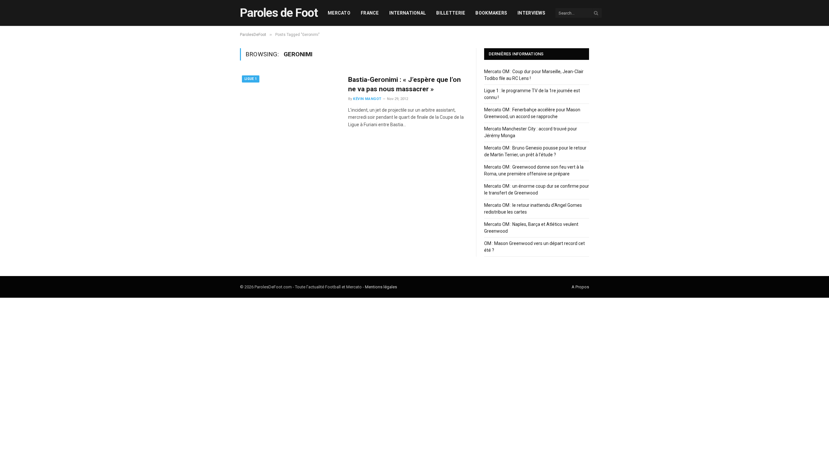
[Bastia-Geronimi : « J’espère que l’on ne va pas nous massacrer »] (290, 105)
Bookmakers (491, 13)
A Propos (580, 286)
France (370, 13)
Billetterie (450, 13)
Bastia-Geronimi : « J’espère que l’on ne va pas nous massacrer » (404, 84)
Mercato (339, 13)
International (407, 13)
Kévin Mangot (367, 99)
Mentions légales (381, 286)
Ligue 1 (250, 79)
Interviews (531, 13)
